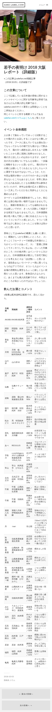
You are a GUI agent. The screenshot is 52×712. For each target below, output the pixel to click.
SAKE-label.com (14, 5)
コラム (12, 680)
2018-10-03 (9, 676)
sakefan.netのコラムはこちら (18, 117)
